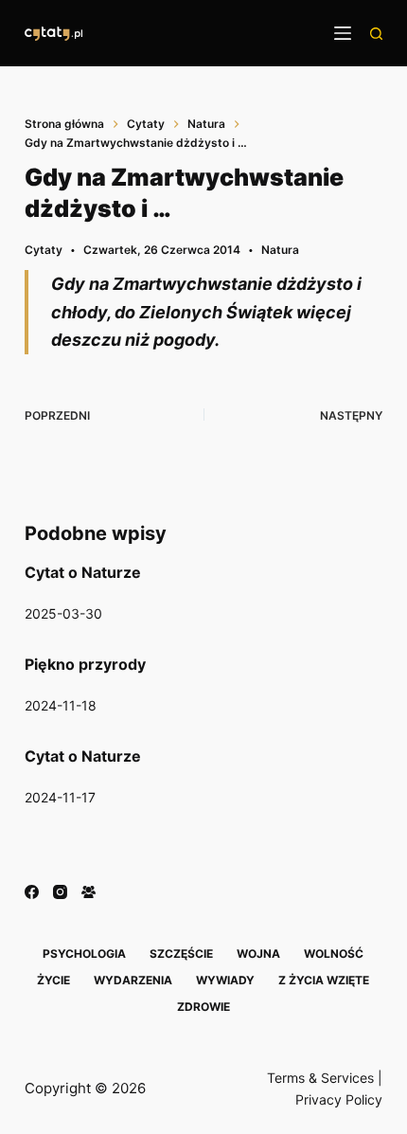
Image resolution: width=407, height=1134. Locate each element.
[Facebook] (32, 892)
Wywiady (225, 980)
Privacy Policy (338, 1099)
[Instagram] (60, 892)
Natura (280, 250)
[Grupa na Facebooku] (88, 892)
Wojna (258, 953)
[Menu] (342, 33)
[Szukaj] (376, 33)
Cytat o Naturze (83, 572)
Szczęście (181, 953)
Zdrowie (203, 1006)
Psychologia (84, 953)
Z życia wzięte (323, 980)
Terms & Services (320, 1078)
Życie (53, 980)
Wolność (333, 953)
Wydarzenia (133, 980)
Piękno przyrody (85, 664)
